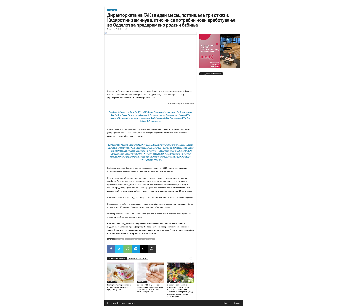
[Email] (144, 249)
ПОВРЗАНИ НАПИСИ (117, 258)
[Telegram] (136, 249)
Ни (145, 239)
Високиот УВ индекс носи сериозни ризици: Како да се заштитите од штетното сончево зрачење (150, 288)
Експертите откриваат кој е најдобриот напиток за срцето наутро (119, 287)
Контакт (237, 303)
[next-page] (192, 258)
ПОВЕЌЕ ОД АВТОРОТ (137, 258)
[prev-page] (189, 258)
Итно (128, 239)
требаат (151, 239)
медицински (137, 239)
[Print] (152, 249)
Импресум (227, 303)
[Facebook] (111, 249)
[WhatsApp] (127, 249)
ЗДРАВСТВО (112, 10)
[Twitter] (119, 249)
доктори (119, 239)
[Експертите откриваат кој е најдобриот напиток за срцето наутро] (120, 273)
